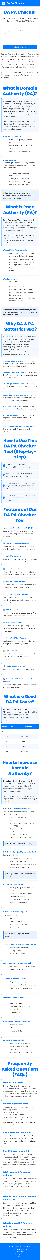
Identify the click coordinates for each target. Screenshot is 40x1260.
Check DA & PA (20, 47)
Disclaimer (20, 1251)
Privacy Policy (20, 1254)
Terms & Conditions (20, 1249)
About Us (20, 1256)
